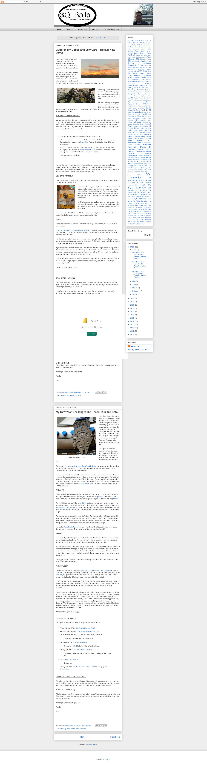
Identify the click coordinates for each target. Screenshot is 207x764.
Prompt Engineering (145, 155)
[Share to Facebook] (103, 392)
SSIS (133, 196)
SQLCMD (148, 194)
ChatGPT (138, 71)
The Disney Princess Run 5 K (86, 628)
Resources (82, 29)
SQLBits (142, 194)
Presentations (140, 151)
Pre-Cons (131, 151)
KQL (149, 110)
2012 (132, 328)
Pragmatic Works (144, 149)
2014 (132, 321)
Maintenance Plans (134, 116)
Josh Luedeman (138, 108)
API (138, 45)
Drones (136, 96)
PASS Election (133, 138)
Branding (138, 67)
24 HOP (134, 41)
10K (129, 41)
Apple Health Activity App (72, 527)
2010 (132, 334)
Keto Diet (59, 575)
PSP (129, 157)
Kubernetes (131, 112)
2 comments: (87, 392)
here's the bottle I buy (85, 150)
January (135, 294)
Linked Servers (146, 112)
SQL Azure (134, 175)
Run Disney (141, 161)
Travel (139, 211)
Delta (132, 92)
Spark (142, 168)
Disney (63, 729)
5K (139, 41)
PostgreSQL (132, 147)
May (134, 281)
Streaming (146, 196)
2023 (132, 247)
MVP (149, 128)
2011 (132, 331)
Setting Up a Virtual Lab (137, 166)
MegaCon (143, 120)
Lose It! (101, 497)
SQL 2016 (135, 172)
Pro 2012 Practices (111, 29)
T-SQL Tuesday (139, 198)
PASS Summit (145, 138)
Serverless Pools (146, 163)
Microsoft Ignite (137, 126)
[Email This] (96, 392)
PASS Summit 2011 (139, 140)
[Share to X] (101, 392)
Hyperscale (131, 104)
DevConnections (145, 92)
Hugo (142, 102)
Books (146, 65)
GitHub (149, 98)
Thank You (143, 205)
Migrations (145, 126)
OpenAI (142, 132)
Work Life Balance (139, 221)
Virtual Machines (146, 215)
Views (139, 215)
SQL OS (138, 185)
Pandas (141, 134)
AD (150, 41)
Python (148, 157)
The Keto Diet (105, 570)
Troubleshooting (146, 211)
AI (134, 43)
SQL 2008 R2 (135, 170)
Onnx (129, 132)
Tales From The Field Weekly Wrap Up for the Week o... (139, 255)
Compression (134, 75)
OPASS (135, 132)
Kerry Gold (84, 142)
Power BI (145, 147)
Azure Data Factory (143, 51)
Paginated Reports (133, 134)
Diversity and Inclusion (144, 94)
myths (130, 130)
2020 (132, 302)
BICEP (142, 65)
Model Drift (144, 128)
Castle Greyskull (146, 67)
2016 (132, 315)
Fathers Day (143, 98)
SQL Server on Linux (143, 192)
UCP (143, 213)
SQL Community (139, 176)
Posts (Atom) (92, 745)
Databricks (143, 86)
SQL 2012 (143, 170)
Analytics (148, 43)
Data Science (136, 81)
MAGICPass (146, 114)
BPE (150, 65)
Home (59, 29)
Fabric (136, 98)
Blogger (107, 759)
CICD (145, 71)
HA (132, 100)
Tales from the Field (139, 199)
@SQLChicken (88, 570)
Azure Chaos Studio (141, 47)
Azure (132, 47)
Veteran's (148, 213)
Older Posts (115, 737)
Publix (132, 157)
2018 (132, 308)
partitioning (147, 134)
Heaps (144, 100)
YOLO (136, 223)
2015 (132, 318)
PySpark (143, 157)
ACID (146, 41)
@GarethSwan (84, 483)
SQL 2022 (141, 172)
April (134, 284)
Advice (130, 43)
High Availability (133, 102)
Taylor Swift (143, 203)
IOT (146, 106)
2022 (132, 298)
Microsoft (137, 122)
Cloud (135, 73)
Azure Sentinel (142, 57)
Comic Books (145, 73)
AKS (141, 43)
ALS (144, 43)
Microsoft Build (138, 124)
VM (129, 217)
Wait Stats (140, 217)
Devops (130, 94)
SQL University (133, 194)
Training (69, 29)
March (135, 288)
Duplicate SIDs (146, 96)
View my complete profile (137, 350)
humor (148, 102)
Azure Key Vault (141, 55)
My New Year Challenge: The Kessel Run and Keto (87, 412)
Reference (132, 159)
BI (139, 65)
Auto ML (145, 45)
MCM (136, 120)
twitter (139, 213)
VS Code (133, 217)
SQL (146, 168)
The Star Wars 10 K (80, 642)
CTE (129, 79)
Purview (137, 157)
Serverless (137, 163)
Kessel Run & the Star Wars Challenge (82, 466)
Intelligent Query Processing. (136, 106)
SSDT (129, 196)
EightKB (130, 98)
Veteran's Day (132, 215)
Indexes (148, 104)
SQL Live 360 (133, 183)
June (134, 250)
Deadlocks (141, 90)
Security (131, 163)
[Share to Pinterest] (105, 392)
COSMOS (143, 78)
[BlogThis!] (99, 392)
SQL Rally (146, 185)
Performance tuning (135, 142)
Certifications (131, 69)
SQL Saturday (137, 187)
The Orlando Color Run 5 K (69, 659)
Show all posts (100, 38)
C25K (84, 503)
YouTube (140, 223)
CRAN (149, 77)
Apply (140, 45)
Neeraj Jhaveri (138, 130)
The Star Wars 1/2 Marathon (82, 650)
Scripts (148, 161)
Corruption (136, 77)
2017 (132, 311)
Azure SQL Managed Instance (139, 60)
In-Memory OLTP (140, 104)
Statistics (139, 196)
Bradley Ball (131, 67)
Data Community (136, 79)
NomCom (148, 130)
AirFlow (137, 43)
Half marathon (137, 100)
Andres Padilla (132, 45)
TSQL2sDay (132, 213)
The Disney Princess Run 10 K (88, 631)
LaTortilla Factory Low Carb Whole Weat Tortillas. (73, 230)
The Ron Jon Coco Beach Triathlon (84, 667)
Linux (129, 114)
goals (129, 100)
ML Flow (130, 128)
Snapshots (136, 168)
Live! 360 (136, 114)
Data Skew (144, 81)
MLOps (136, 128)
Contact (95, 29)
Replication (139, 159)
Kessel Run (65, 395)
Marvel (144, 116)
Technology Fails (133, 205)
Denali (137, 92)
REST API (133, 161)
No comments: (87, 725)
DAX (150, 86)
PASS (130, 136)
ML (150, 126)
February (136, 291)
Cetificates (141, 69)
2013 (132, 324)
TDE (149, 203)
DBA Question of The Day (138, 88)
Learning (138, 112)
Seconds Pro (60, 507)
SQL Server (142, 190)
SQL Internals (144, 180)
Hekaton (148, 100)
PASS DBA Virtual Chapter (141, 136)
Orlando (149, 132)
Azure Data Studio (136, 53)
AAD (142, 41)
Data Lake (145, 79)
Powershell (131, 149)
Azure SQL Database (138, 59)
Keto (72, 395)
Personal (78, 395)
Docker (130, 96)
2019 (132, 305)
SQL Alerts (148, 172)
